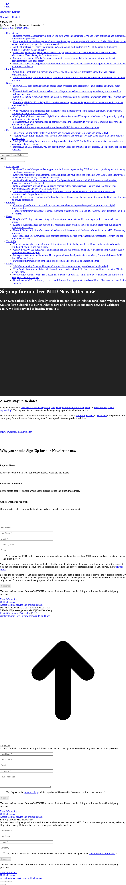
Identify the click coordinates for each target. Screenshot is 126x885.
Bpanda (90, 415)
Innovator (80, 415)
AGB (34, 613)
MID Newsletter (8, 431)
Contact (16, 17)
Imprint (11, 616)
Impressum (13, 613)
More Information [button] (8, 599)
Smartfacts (102, 415)
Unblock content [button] (8, 602)
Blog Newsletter (24, 431)
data (53, 407)
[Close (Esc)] (1, 881)
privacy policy (31, 792)
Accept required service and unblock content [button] (21, 605)
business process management (35, 407)
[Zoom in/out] (10, 881)
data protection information (102, 853)
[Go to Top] (63, 743)
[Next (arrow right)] (4, 884)
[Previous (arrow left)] (1, 884)
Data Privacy (22, 616)
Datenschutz (25, 613)
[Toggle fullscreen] (7, 881)
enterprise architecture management (73, 407)
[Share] (4, 881)
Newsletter (5, 11)
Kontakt (16, 11)
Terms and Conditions (39, 616)
